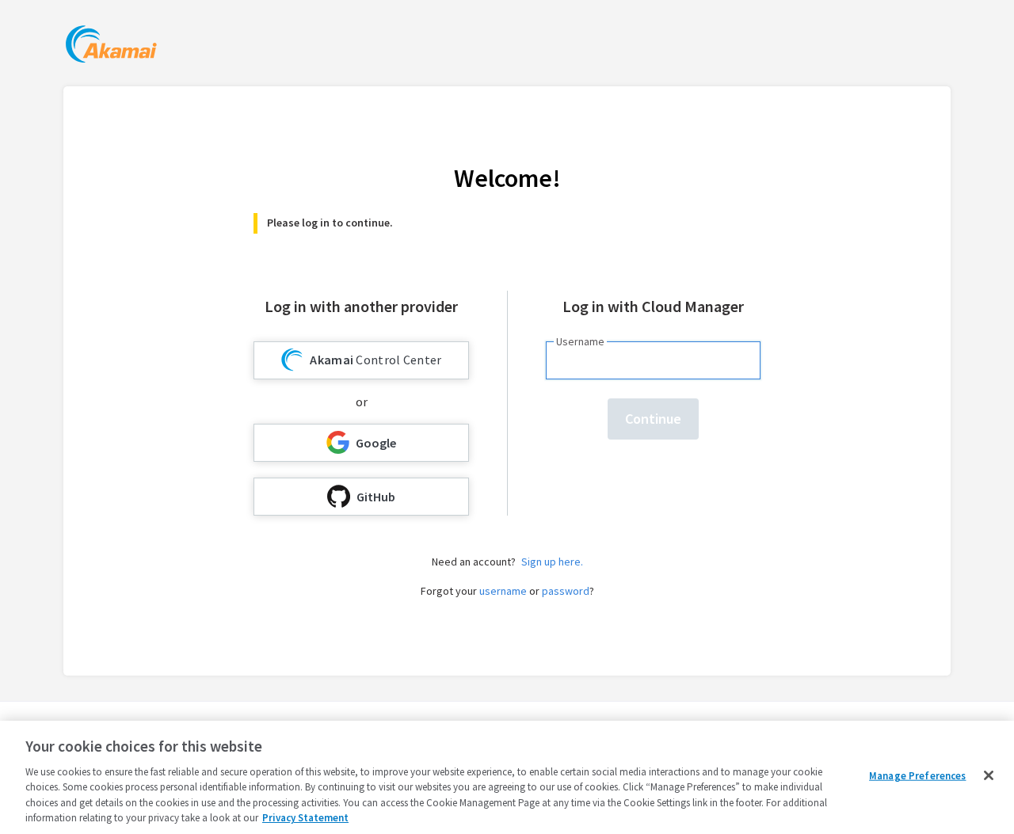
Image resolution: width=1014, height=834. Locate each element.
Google (376, 443)
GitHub (375, 497)
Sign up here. (552, 561)
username (503, 591)
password (565, 591)
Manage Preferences (917, 776)
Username (580, 341)
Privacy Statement (305, 817)
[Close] (988, 775)
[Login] (111, 46)
